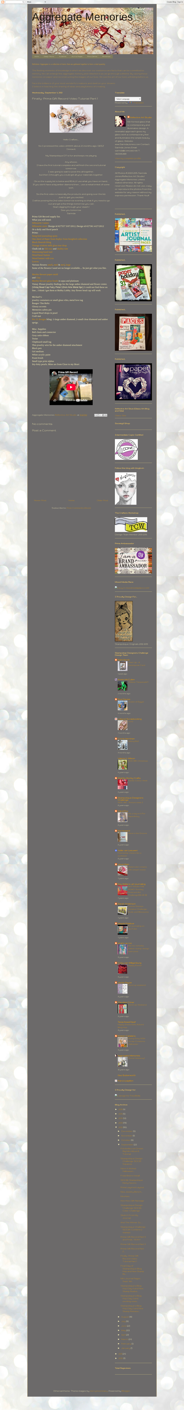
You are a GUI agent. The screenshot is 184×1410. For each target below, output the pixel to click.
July (123, 1321)
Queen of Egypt (136, 702)
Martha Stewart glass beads (45, 281)
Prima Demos (92, 56)
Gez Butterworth (127, 1075)
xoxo (130, 721)
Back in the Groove (137, 833)
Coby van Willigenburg (129, 963)
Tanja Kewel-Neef (127, 1022)
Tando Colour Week (137, 780)
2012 (121, 1127)
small (50, 265)
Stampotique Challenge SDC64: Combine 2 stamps (133, 1230)
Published (62, 56)
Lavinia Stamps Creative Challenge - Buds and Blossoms (138, 909)
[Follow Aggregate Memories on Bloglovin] (125, 504)
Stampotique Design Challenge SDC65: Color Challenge (132, 1208)
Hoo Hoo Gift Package (132, 1201)
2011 (121, 1354)
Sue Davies (124, 699)
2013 (121, 1123)
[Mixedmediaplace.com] (132, 588)
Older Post (102, 500)
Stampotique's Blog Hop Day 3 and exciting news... (131, 1298)
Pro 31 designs (39, 319)
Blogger (126, 1391)
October (126, 1140)
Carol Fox (123, 811)
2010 (121, 1358)
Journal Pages (76, 56)
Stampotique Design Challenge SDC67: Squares (132, 1161)
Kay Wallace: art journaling (131, 884)
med (56, 265)
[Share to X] (100, 415)
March (125, 1339)
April (123, 1335)
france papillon (125, 1081)
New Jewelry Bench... (131, 1192)
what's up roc (125, 943)
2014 (121, 1118)
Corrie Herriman (126, 738)
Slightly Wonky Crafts (129, 778)
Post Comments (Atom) (79, 508)
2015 (121, 1114)
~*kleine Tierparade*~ (138, 682)
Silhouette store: (40, 226)
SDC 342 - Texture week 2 (130, 802)
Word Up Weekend (137, 1005)
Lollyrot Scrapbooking (130, 719)
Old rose (48, 248)
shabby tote (62, 248)
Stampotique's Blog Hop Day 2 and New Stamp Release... (132, 1308)
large (68, 265)
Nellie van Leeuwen (128, 850)
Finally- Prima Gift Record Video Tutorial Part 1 (129, 1258)
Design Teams (49, 56)
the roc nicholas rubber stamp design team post (138, 948)
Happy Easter (135, 965)
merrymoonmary (99, 1391)
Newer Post (40, 500)
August (125, 1317)
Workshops (106, 56)
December (127, 1131)
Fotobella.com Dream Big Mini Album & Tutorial (132, 1151)
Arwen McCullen (126, 679)
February (126, 1344)
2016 (121, 1109)
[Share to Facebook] (103, 415)
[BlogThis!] (98, 415)
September (127, 1144)
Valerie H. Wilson (126, 758)
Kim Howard (124, 831)
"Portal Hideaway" (136, 1058)
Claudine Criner (126, 1002)
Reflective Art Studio (141, 117)
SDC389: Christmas (138, 761)
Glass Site (120, 415)
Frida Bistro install (130, 1175)
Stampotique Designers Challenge (130, 799)
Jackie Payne (125, 982)
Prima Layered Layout (132, 1187)
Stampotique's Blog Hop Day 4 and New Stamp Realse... (132, 1288)
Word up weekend (137, 985)
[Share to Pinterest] (106, 415)
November (127, 1135)
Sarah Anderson (127, 904)
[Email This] (95, 415)
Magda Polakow (126, 923)
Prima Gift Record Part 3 (133, 1244)
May (123, 1330)
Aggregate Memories (82, 17)
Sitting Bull (133, 741)
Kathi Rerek (124, 660)
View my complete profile (128, 158)
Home (36, 56)
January (126, 1348)
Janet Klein (123, 864)
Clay (38, 277)
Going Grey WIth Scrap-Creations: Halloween (136, 1041)
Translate (138, 103)
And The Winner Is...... (132, 1222)
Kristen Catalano (127, 1036)
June (124, 1326)
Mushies (125, 1196)
